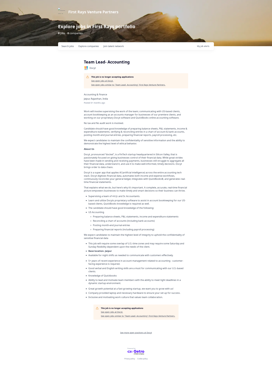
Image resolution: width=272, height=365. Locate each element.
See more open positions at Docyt (136, 332)
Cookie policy (142, 358)
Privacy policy (129, 358)
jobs (67, 46)
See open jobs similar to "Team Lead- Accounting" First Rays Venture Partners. (128, 84)
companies (88, 46)
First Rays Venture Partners (93, 11)
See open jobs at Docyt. (102, 80)
